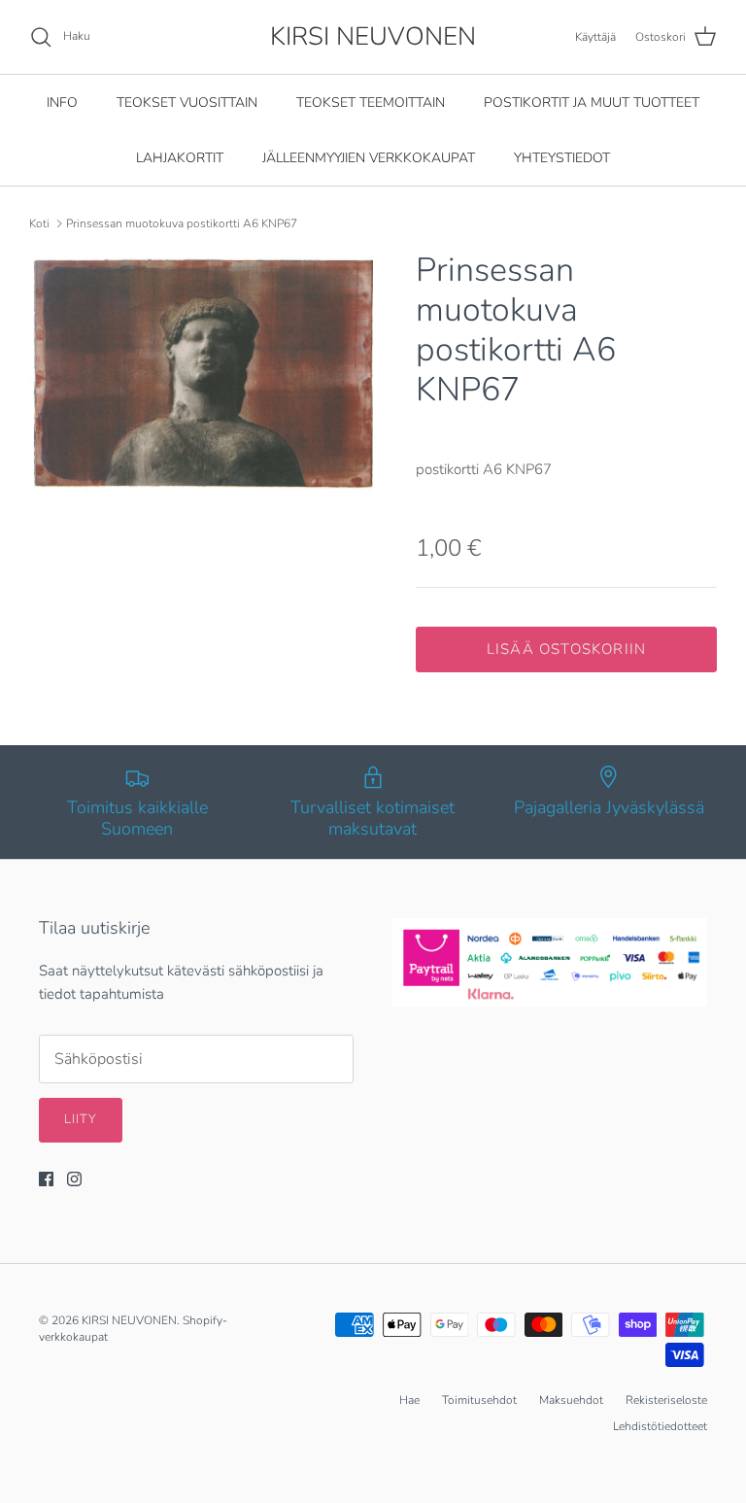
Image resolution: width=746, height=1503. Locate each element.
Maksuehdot (571, 1400)
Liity (80, 1119)
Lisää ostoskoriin (566, 649)
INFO (62, 102)
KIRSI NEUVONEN (129, 1320)
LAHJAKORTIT (179, 158)
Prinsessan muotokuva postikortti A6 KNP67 (181, 223)
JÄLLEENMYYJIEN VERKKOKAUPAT (368, 158)
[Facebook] (46, 1179)
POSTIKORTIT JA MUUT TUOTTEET (591, 102)
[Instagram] (74, 1179)
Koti (39, 223)
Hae (409, 1400)
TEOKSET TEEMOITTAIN (370, 102)
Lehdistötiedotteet (660, 1426)
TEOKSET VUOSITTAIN (187, 102)
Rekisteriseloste (666, 1400)
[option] (201, 372)
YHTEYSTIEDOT (562, 158)
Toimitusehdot (479, 1400)
